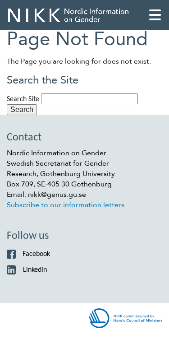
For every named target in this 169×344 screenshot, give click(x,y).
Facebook (36, 254)
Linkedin (35, 270)
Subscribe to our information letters (65, 205)
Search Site (23, 99)
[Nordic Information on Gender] (68, 15)
